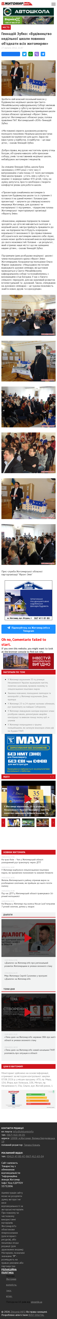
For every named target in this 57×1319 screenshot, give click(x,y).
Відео (6, 776)
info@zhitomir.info (23, 1131)
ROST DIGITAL (36, 1314)
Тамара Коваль (32, 1144)
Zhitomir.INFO (18, 1311)
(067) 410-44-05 (16, 1134)
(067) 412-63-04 (35, 1156)
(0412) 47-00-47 (16, 1156)
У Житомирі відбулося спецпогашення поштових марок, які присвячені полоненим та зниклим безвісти (27, 871)
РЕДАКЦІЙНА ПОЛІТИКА (9, 1271)
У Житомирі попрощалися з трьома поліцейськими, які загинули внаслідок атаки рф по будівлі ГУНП (31, 727)
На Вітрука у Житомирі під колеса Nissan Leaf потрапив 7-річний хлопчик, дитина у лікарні (28, 905)
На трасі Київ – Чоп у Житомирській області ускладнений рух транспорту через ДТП (22, 861)
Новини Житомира (14, 852)
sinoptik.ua (36, 1301)
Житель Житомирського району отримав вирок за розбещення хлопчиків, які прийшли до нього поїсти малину (26, 883)
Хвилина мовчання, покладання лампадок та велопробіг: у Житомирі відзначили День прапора (29, 696)
